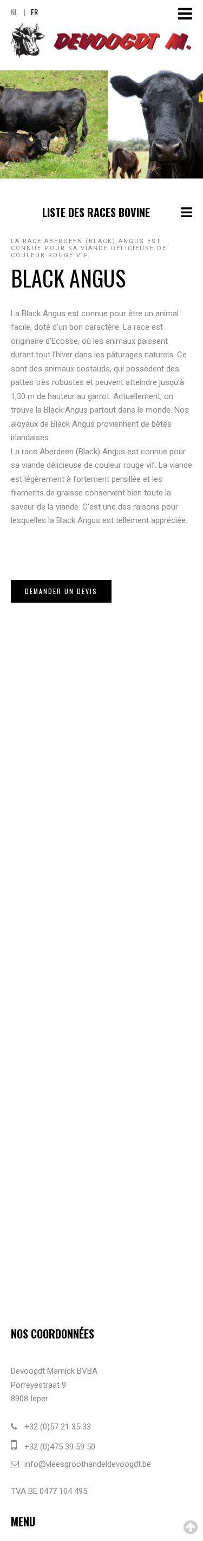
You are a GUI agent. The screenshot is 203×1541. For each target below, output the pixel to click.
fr (34, 11)
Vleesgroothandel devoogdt (101, 41)
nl (14, 11)
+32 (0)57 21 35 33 (57, 1427)
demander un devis (61, 591)
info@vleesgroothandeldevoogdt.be (87, 1464)
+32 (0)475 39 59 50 (59, 1447)
